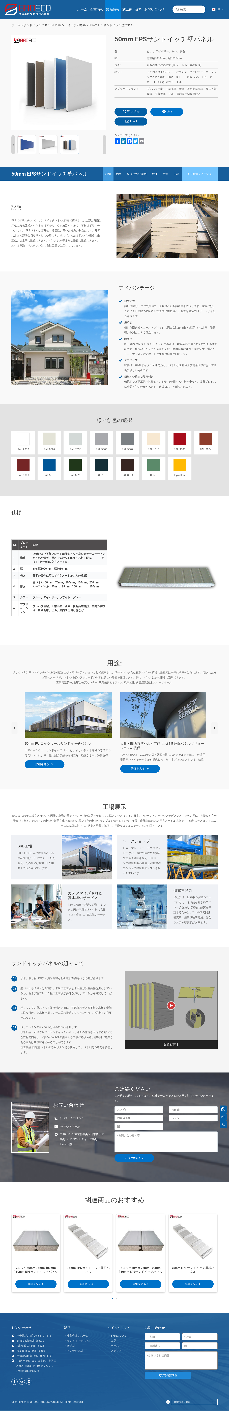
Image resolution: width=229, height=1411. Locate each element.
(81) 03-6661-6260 (33, 1350)
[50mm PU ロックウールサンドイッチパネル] (66, 715)
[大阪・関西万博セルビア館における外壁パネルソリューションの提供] (162, 715)
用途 (165, 173)
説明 (108, 173)
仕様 (154, 173)
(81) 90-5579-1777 (71, 1118)
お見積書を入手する (200, 173)
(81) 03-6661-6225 (32, 1345)
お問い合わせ (154, 9)
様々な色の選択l (137, 173)
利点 (119, 173)
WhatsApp (133, 111)
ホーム (82, 9)
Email (133, 121)
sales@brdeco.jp (70, 1126)
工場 (176, 173)
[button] (13, 144)
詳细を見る (40, 764)
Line (169, 111)
